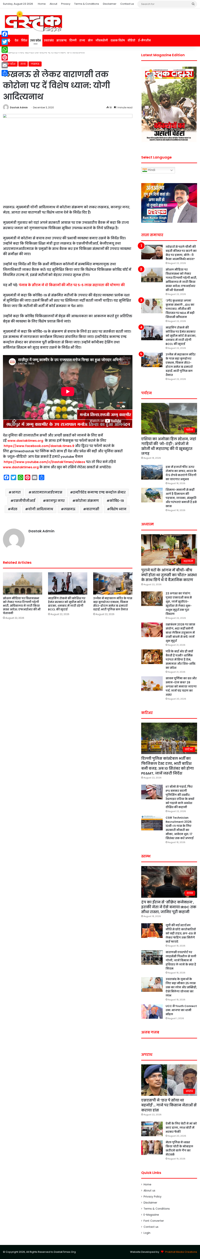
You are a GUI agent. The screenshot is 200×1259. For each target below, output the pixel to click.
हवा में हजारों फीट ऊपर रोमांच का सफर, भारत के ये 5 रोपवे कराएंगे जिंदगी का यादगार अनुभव (181, 473)
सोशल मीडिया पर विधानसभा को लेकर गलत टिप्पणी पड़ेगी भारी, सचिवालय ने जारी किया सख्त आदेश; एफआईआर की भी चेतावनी (22, 605)
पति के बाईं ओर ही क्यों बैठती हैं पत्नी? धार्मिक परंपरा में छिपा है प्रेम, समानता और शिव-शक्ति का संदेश (181, 659)
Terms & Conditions (86, 4)
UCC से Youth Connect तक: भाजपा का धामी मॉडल (181, 1010)
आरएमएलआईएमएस (46, 492)
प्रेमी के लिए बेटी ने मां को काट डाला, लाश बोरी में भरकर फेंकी (181, 1128)
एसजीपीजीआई (24, 501)
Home (42, 4)
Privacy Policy (153, 1196)
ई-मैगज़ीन (144, 40)
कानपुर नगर (55, 501)
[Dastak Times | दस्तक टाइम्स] (33, 21)
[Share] (5, 73)
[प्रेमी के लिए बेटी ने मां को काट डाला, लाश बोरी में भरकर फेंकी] (152, 1129)
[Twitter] (5, 42)
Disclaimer (109, 4)
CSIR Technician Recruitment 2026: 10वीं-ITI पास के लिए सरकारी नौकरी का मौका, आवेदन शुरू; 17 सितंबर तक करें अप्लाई (180, 828)
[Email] (5, 65)
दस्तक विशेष (118, 40)
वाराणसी (92, 509)
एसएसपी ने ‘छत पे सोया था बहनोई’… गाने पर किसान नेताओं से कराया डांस (169, 1105)
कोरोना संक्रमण (87, 501)
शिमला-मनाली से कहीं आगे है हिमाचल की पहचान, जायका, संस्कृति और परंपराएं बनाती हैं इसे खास (181, 498)
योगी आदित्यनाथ (40, 509)
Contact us (127, 4)
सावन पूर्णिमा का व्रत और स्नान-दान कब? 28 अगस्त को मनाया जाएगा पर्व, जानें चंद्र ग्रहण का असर (181, 686)
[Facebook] (5, 34)
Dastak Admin (19, 107)
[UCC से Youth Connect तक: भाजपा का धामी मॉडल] (152, 1011)
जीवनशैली (102, 40)
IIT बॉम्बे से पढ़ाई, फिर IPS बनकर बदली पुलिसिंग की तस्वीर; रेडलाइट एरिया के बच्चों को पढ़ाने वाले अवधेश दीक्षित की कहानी (180, 797)
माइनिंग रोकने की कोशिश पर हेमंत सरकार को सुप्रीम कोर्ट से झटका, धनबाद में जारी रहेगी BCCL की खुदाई (67, 603)
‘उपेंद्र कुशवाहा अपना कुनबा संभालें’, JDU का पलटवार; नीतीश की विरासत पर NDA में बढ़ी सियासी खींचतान (180, 309)
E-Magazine (151, 1215)
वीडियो (131, 40)
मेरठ (14, 509)
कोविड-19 (117, 501)
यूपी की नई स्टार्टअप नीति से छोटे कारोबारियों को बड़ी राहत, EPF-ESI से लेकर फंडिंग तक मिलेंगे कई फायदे (181, 933)
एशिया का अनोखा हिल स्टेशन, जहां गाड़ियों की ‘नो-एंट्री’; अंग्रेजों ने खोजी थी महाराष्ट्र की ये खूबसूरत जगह (168, 446)
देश (16, 40)
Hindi (151, 170)
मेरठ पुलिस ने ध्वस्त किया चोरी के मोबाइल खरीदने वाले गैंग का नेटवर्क (179, 1148)
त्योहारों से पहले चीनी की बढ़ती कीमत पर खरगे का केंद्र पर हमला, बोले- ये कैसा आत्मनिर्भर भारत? (181, 253)
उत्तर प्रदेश (35, 40)
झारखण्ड (61, 40)
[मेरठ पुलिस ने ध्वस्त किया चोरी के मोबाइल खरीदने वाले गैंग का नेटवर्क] (152, 1147)
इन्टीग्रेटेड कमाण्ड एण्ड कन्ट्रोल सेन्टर (99, 492)
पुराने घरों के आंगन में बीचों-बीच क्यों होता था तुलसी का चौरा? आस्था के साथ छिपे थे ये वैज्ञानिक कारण (169, 575)
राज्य (82, 40)
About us (149, 1190)
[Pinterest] (5, 57)
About (53, 4)
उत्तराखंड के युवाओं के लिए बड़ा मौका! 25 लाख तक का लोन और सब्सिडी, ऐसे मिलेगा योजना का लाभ (181, 987)
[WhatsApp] (5, 49)
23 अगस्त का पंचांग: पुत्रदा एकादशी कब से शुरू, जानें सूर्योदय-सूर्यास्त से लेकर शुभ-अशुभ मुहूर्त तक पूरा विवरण (179, 603)
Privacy (65, 4)
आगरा (16, 492)
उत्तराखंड (49, 40)
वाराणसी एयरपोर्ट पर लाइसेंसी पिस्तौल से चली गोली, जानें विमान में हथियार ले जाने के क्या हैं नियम (181, 960)
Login (147, 1233)
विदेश (24, 40)
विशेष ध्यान (118, 509)
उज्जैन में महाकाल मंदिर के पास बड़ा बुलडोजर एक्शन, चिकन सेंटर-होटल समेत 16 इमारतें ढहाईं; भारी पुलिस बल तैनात (112, 603)
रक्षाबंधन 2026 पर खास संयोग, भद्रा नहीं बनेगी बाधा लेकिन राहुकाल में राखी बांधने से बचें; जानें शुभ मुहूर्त (180, 632)
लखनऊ (35, 64)
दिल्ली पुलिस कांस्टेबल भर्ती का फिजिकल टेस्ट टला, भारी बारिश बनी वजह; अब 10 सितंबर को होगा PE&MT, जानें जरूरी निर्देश (167, 766)
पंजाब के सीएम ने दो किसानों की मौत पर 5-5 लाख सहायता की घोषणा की (72, 285)
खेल (90, 40)
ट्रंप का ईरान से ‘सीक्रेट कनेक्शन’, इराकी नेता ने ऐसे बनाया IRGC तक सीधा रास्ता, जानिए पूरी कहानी (168, 907)
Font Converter (154, 1221)
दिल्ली (73, 40)
